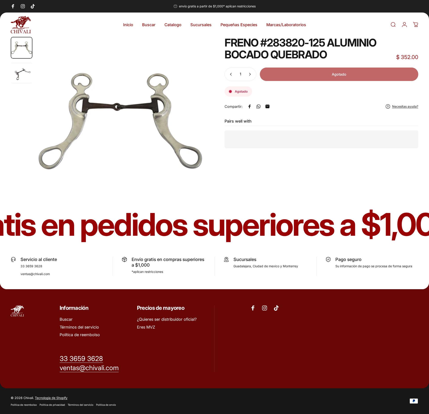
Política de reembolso (80, 334)
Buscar (66, 319)
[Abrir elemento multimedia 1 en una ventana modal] (120, 121)
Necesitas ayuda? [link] (405, 106)
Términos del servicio (79, 327)
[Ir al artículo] (21, 48)
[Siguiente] (193, 131)
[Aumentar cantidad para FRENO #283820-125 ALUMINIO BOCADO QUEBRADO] (251, 74)
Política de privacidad (52, 404)
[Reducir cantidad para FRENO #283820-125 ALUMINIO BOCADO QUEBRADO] (230, 74)
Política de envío (106, 404)
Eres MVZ (146, 327)
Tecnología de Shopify (51, 398)
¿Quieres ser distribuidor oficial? (167, 319)
